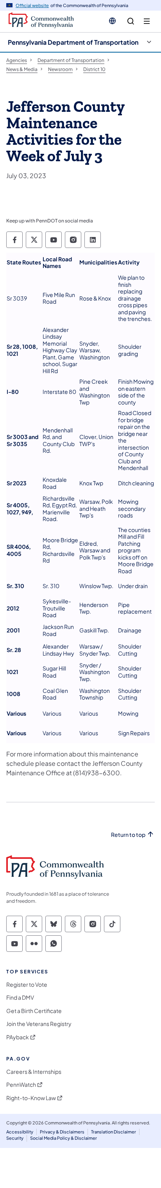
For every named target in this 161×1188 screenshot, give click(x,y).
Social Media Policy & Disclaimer (63, 1138)
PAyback (17, 1037)
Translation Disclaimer (113, 1131)
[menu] (147, 21)
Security (14, 1138)
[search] (131, 21)
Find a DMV (20, 997)
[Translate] (112, 21)
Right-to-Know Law (31, 1098)
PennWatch (21, 1084)
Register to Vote (26, 984)
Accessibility (19, 1131)
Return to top (128, 834)
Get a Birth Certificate (34, 1011)
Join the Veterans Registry (39, 1023)
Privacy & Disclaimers (62, 1131)
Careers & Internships (33, 1071)
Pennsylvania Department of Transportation (73, 42)
